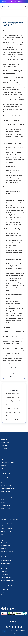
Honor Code (22, 630)
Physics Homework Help (7, 540)
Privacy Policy (6, 630)
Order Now (4, 465)
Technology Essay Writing (7, 580)
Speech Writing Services (7, 551)
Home (2, 12)
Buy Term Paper (5, 499)
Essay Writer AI (10, 376)
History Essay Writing (6, 577)
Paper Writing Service (6, 482)
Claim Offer (19, 1)
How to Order (4, 448)
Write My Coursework (6, 514)
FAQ (2, 459)
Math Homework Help (6, 537)
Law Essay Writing (5, 574)
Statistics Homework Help (7, 542)
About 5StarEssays (5, 442)
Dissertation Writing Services (8, 488)
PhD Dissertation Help (6, 531)
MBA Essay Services (6, 525)
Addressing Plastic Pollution (14, 393)
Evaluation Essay (5, 571)
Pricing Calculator (5, 451)
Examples (7, 12)
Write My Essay (5, 480)
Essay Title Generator (6, 592)
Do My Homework (5, 491)
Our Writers (4, 445)
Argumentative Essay (6, 560)
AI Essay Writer (5, 589)
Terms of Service (14, 630)
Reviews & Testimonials (6, 453)
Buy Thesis (3, 502)
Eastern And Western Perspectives (16, 412)
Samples (3, 594)
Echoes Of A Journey (12, 416)
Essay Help (3, 534)
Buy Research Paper (6, 485)
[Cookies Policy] (4, 632)
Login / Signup (4, 468)
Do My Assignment (5, 494)
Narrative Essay (5, 566)
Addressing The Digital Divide (14, 397)
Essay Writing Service (6, 477)
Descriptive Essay (5, 563)
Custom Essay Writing (6, 497)
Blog (2, 597)
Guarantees (4, 456)
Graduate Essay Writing (6, 528)
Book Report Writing (6, 545)
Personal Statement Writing (7, 511)
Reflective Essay (5, 568)
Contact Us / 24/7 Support (7, 462)
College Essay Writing (6, 523)
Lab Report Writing (5, 505)
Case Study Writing (5, 508)
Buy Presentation (5, 548)
